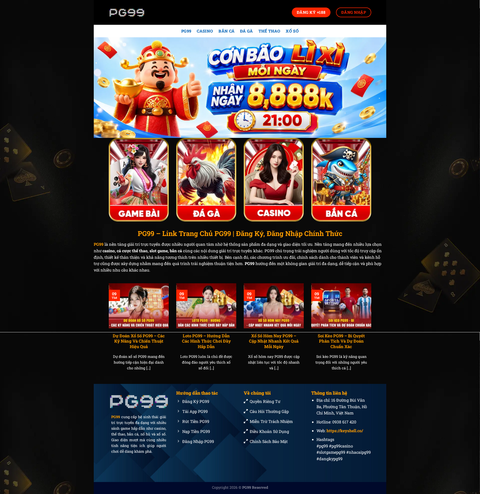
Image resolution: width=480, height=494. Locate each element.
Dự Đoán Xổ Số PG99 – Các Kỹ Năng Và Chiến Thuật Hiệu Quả (139, 341)
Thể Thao (269, 31)
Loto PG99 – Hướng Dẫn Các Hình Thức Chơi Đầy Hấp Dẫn (206, 341)
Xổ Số (292, 31)
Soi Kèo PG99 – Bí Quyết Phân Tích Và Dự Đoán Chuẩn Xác (341, 341)
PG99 (186, 31)
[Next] (372, 333)
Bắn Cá (226, 31)
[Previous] (108, 333)
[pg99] (134, 12)
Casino (205, 31)
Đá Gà (246, 31)
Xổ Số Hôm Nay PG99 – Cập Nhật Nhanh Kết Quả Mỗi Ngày (273, 341)
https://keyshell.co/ (344, 430)
